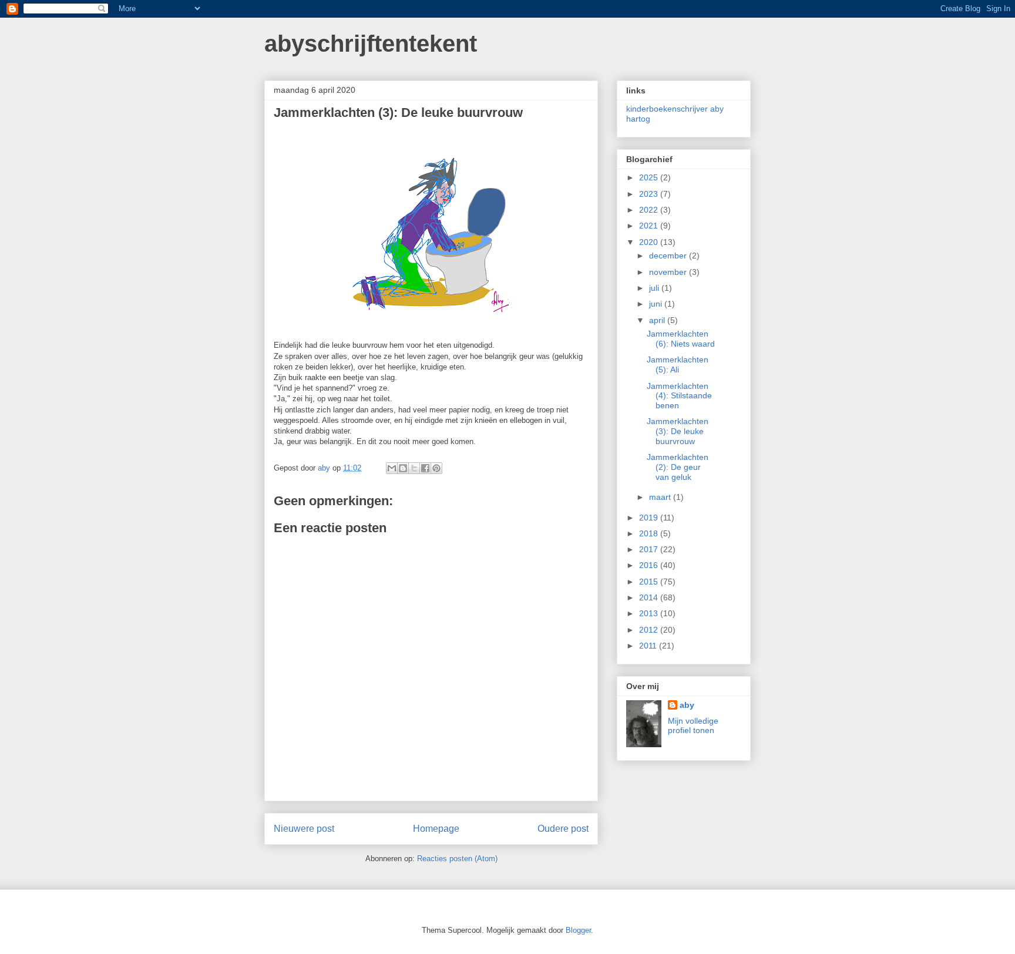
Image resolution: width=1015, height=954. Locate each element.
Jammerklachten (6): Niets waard (681, 338)
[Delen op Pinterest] (436, 468)
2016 (649, 565)
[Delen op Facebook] (425, 468)
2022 (649, 209)
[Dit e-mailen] (392, 468)
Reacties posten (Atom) (457, 858)
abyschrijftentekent (370, 43)
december (669, 255)
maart (661, 497)
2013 (649, 613)
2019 (649, 517)
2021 (649, 225)
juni (656, 303)
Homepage (436, 829)
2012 (649, 629)
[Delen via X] (414, 468)
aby (687, 705)
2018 (649, 533)
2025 (649, 177)
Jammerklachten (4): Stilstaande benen (679, 396)
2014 (649, 597)
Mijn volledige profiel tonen (693, 725)
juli (655, 288)
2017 (649, 549)
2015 (649, 581)
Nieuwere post (304, 829)
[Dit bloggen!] (403, 468)
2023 (649, 194)
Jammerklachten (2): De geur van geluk (677, 467)
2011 (649, 645)
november (669, 272)
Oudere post (563, 829)
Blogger (578, 930)
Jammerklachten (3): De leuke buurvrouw (677, 431)
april (658, 320)
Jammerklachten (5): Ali (677, 364)
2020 (649, 242)
